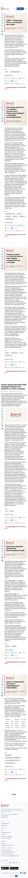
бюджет (12, 511)
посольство (8, 216)
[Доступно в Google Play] (14, 868)
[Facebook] (5, 862)
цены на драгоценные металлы (12, 760)
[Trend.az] (5, 9)
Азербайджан (9, 755)
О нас (2, 830)
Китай (7, 71)
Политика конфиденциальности (8, 852)
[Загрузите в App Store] (5, 868)
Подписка (3, 843)
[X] (8, 862)
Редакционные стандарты (6, 836)
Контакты (3, 834)
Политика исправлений (6, 838)
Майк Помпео (9, 355)
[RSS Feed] (19, 862)
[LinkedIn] (16, 862)
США (22, 352)
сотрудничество (14, 352)
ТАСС (17, 47)
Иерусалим (22, 216)
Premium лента (4, 825)
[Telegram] (14, 862)
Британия (14, 646)
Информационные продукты (7, 845)
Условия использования (6, 850)
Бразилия (15, 216)
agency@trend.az (4, 817)
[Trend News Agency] (4, 805)
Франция (7, 646)
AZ (14, 875)
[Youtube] (11, 862)
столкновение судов (15, 71)
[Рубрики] (25, 8)
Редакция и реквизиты (6, 832)
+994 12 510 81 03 (4, 815)
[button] (2, 14)
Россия (7, 352)
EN (11, 875)
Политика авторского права (7, 853)
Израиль (19, 213)
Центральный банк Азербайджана (13, 757)
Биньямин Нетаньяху (10, 213)
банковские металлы (10, 762)
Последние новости (5, 823)
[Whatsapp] (2, 862)
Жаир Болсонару (9, 218)
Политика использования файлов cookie (9, 855)
